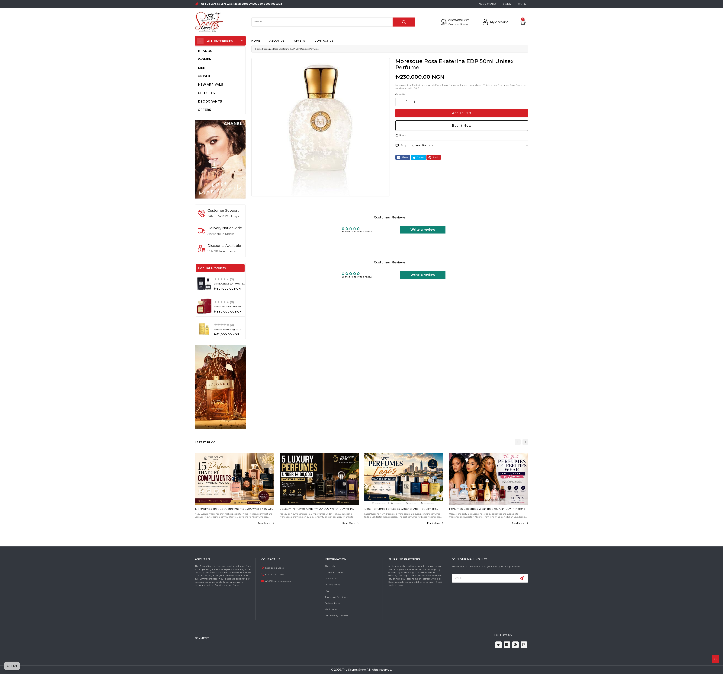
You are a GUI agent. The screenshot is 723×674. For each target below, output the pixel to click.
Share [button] (402, 135)
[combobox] (333, 22)
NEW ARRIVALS (210, 84)
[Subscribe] (521, 578)
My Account (331, 609)
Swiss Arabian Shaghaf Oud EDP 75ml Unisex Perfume (228, 330)
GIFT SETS (206, 93)
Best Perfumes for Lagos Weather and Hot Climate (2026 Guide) (400, 510)
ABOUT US (276, 40)
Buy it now (462, 125)
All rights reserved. (379, 669)
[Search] (404, 22)
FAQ (327, 591)
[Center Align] (200, 41)
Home (258, 49)
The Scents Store (354, 669)
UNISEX (204, 76)
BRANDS (205, 51)
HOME (255, 40)
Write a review (422, 229)
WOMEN (205, 59)
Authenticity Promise (336, 615)
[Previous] (518, 442)
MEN (202, 68)
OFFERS (299, 40)
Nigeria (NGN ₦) (487, 4)
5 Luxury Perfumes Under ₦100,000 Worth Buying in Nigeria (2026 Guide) (316, 510)
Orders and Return (335, 572)
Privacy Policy (332, 584)
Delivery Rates (332, 603)
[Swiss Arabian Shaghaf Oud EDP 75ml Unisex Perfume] (204, 329)
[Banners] (220, 159)
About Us (330, 566)
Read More (264, 523)
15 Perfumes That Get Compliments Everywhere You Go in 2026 (233, 510)
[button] (461, 145)
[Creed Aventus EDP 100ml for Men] (204, 283)
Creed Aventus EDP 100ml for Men (229, 285)
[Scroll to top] (715, 659)
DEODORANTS (210, 101)
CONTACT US (323, 40)
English (507, 4)
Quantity (400, 94)
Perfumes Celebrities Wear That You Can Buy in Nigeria (487, 508)
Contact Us (330, 578)
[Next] (525, 442)
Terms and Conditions (336, 597)
